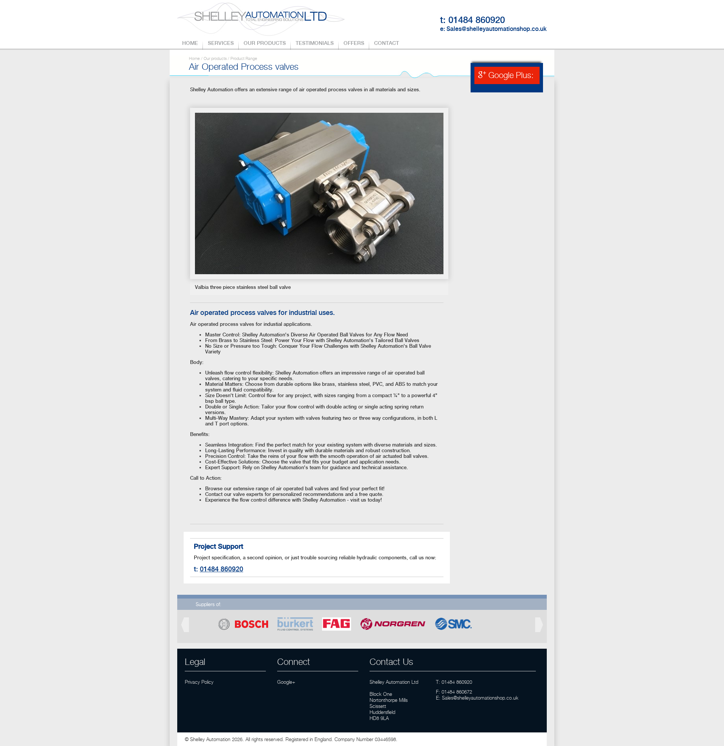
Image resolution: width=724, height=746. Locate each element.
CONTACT (386, 43)
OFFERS (354, 43)
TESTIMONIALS (315, 43)
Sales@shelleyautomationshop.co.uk (496, 28)
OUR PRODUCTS (265, 43)
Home (194, 58)
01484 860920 (476, 19)
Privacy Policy (199, 682)
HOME (190, 43)
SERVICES (221, 43)
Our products (215, 58)
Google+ (286, 682)
